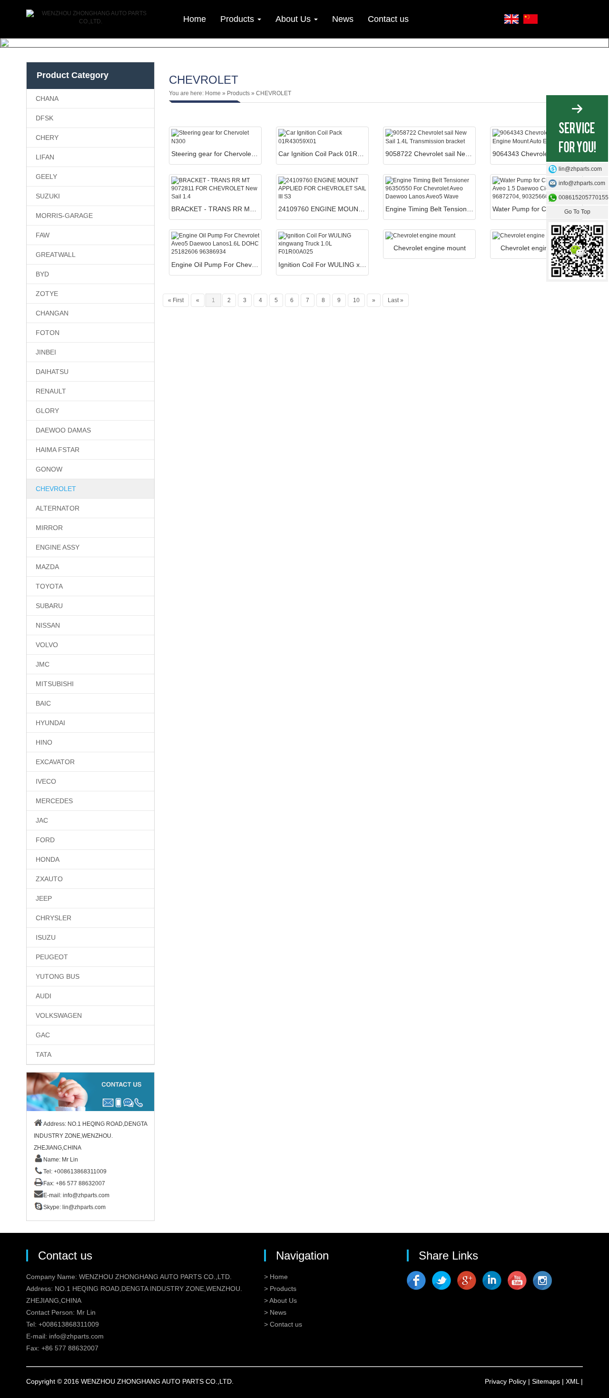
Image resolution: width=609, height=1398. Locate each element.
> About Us (280, 1300)
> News (275, 1312)
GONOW (49, 469)
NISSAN (48, 625)
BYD (42, 274)
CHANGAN (52, 313)
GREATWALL (56, 254)
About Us (294, 19)
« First (176, 300)
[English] (511, 18)
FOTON (47, 332)
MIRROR (49, 528)
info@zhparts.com (86, 1195)
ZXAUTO (49, 879)
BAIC (43, 703)
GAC (43, 1035)
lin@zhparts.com (84, 1207)
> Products (280, 1288)
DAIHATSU (52, 371)
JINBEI (46, 352)
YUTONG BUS (57, 976)
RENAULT (51, 391)
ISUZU (46, 937)
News (343, 19)
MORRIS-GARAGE (64, 215)
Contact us (388, 19)
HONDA (47, 859)
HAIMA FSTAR (57, 449)
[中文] (530, 18)
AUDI (43, 996)
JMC (42, 664)
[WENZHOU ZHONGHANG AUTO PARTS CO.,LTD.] (90, 18)
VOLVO (47, 645)
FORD (45, 840)
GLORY (47, 410)
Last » (395, 300)
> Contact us (283, 1324)
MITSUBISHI (55, 684)
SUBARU (49, 606)
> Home (276, 1276)
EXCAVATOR (55, 762)
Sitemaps (546, 1381)
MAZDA (47, 567)
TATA (43, 1054)
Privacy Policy (505, 1381)
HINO (44, 742)
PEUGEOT (52, 957)
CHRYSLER (53, 918)
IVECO (46, 781)
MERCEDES (54, 801)
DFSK (44, 118)
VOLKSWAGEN (59, 1015)
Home (194, 19)
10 (356, 300)
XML (572, 1381)
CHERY (47, 137)
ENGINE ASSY (57, 547)
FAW (42, 235)
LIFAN (45, 157)
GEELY (46, 176)
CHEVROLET (56, 488)
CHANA (47, 98)
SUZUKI (48, 196)
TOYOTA (49, 586)
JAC (42, 820)
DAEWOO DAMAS (63, 430)
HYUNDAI (50, 723)
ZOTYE (47, 293)
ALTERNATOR (57, 508)
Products (238, 19)
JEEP (44, 898)
